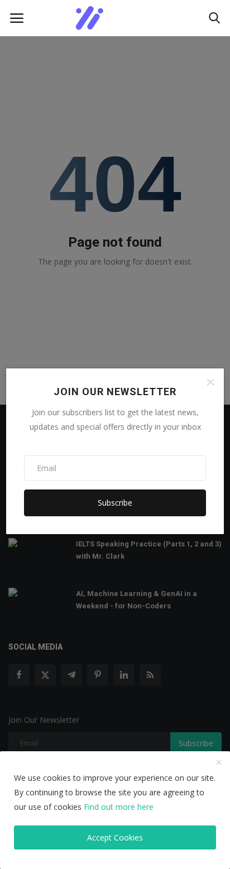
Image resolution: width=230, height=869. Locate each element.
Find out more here (119, 806)
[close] (218, 763)
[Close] (210, 382)
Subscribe (115, 502)
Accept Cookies (115, 837)
